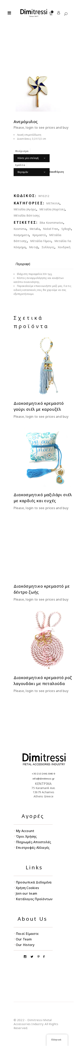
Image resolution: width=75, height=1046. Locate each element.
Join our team (26, 893)
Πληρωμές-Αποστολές (33, 842)
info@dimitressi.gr (43, 778)
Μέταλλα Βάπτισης (27, 215)
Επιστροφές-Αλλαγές (32, 847)
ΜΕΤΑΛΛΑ (53, 203)
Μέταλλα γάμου (40, 241)
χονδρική (64, 247)
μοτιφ (33, 247)
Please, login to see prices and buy (41, 127)
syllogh (66, 229)
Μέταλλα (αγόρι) (25, 209)
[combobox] (32, 158)
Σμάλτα (20, 165)
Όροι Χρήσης (26, 836)
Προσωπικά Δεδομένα (34, 882)
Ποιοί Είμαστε (27, 933)
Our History (25, 945)
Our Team (24, 939)
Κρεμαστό (39, 235)
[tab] (23, 264)
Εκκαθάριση (57, 172)
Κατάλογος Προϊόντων (34, 899)
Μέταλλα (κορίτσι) (52, 209)
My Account (25, 831)
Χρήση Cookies (27, 888)
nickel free (50, 229)
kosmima (20, 229)
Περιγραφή (23, 264)
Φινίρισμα (22, 151)
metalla (35, 229)
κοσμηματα (21, 235)
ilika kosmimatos (51, 222)
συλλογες (48, 247)
